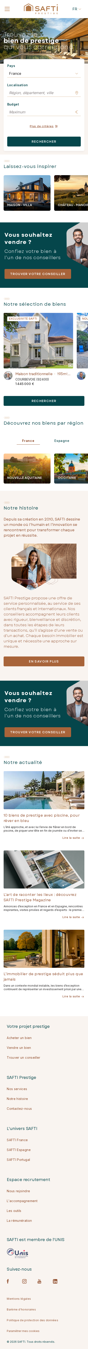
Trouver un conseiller (23, 1057)
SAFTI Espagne (19, 1150)
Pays (11, 66)
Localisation (17, 85)
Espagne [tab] (61, 441)
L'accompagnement (22, 1201)
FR (74, 9)
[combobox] (44, 73)
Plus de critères (42, 126)
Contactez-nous (19, 1108)
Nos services (17, 1089)
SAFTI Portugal (18, 1160)
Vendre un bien (19, 1048)
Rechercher (44, 141)
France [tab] (28, 441)
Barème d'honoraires (21, 1309)
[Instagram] (24, 1281)
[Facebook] (9, 1281)
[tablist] (46, 444)
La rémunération (19, 1220)
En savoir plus (44, 661)
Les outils (14, 1211)
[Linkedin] (55, 1281)
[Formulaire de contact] (8, 375)
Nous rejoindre (18, 1191)
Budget (13, 104)
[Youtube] (39, 1281)
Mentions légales (19, 1298)
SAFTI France (17, 1140)
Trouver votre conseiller (37, 274)
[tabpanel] (46, 469)
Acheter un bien (19, 1038)
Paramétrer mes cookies (23, 1331)
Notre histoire (17, 1099)
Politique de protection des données (32, 1320)
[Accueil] (41, 9)
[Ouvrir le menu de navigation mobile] (7, 9)
